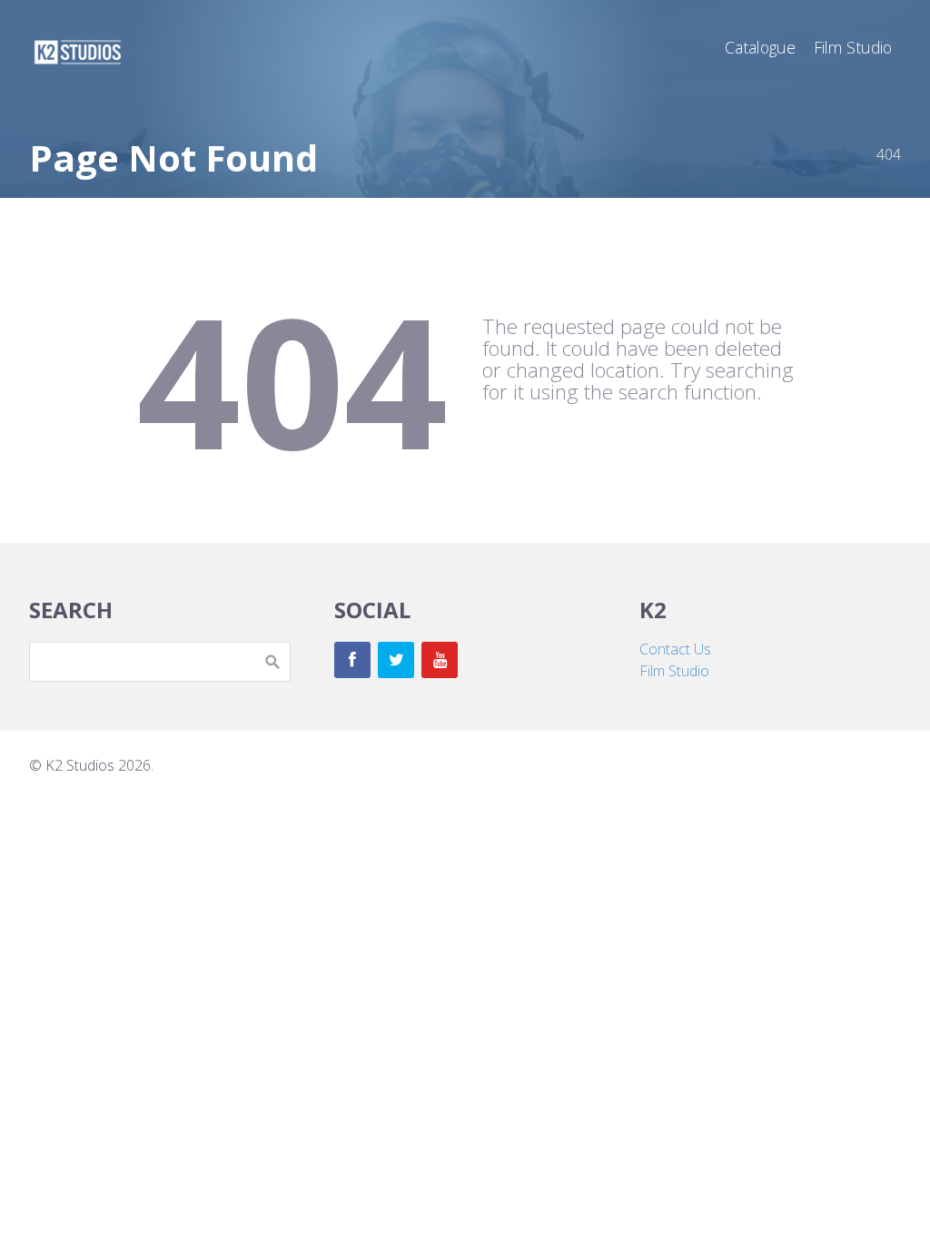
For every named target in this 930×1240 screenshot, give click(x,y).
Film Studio (674, 671)
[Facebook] (352, 660)
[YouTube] (439, 660)
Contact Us (675, 649)
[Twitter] (396, 660)
